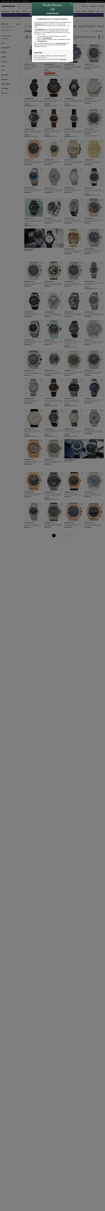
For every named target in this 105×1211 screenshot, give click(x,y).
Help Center (63, 59)
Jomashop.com (38, 24)
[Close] (71, 4)
